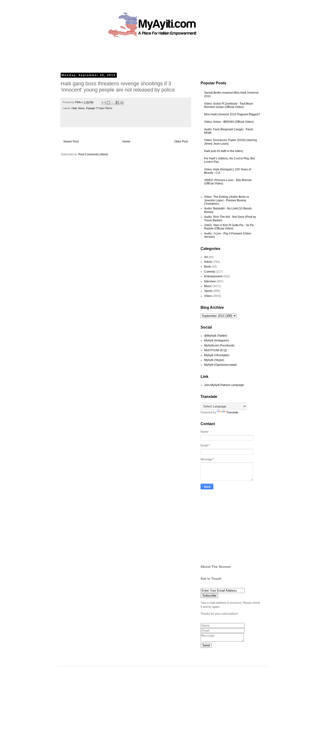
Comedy (209, 271)
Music (208, 286)
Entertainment (213, 276)
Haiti (74, 108)
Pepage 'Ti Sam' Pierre (99, 108)
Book (207, 266)
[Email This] (103, 102)
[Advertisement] (151, 53)
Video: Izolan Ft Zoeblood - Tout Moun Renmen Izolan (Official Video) (228, 105)
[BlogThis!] (108, 102)
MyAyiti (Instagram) (216, 340)
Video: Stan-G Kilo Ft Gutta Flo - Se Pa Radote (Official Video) (229, 226)
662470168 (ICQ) (215, 350)
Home (126, 141)
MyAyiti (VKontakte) (216, 355)
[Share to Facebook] (117, 102)
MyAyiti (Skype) (214, 360)
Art (206, 257)
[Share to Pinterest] (121, 102)
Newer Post (71, 141)
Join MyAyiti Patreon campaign (224, 385)
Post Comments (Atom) (93, 154)
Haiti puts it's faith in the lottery (223, 151)
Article (208, 262)
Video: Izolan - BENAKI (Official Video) (229, 121)
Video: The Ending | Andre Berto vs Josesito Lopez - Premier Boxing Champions (226, 200)
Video (208, 296)
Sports (208, 291)
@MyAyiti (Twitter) (215, 335)
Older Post (181, 141)
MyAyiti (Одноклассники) (220, 364)
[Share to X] (112, 102)
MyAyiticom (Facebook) (219, 345)
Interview (210, 281)
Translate (232, 412)
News (81, 108)
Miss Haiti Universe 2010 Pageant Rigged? (232, 114)
